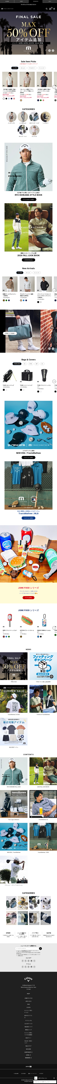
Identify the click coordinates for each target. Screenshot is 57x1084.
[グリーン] (41, 100)
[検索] (46, 9)
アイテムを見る (28, 597)
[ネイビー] (11, 99)
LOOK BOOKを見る (28, 259)
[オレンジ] (14, 99)
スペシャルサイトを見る (28, 199)
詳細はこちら (20, 955)
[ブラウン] (4, 300)
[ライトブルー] (9, 99)
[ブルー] (24, 300)
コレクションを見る (28, 457)
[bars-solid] (54, 9)
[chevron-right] (54, 87)
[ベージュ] (21, 100)
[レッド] (4, 637)
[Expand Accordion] (32, 1052)
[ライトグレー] (41, 302)
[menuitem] (50, 9)
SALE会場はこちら (9, 35)
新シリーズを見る (9, 333)
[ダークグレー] (55, 100)
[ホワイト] (4, 99)
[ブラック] (6, 99)
